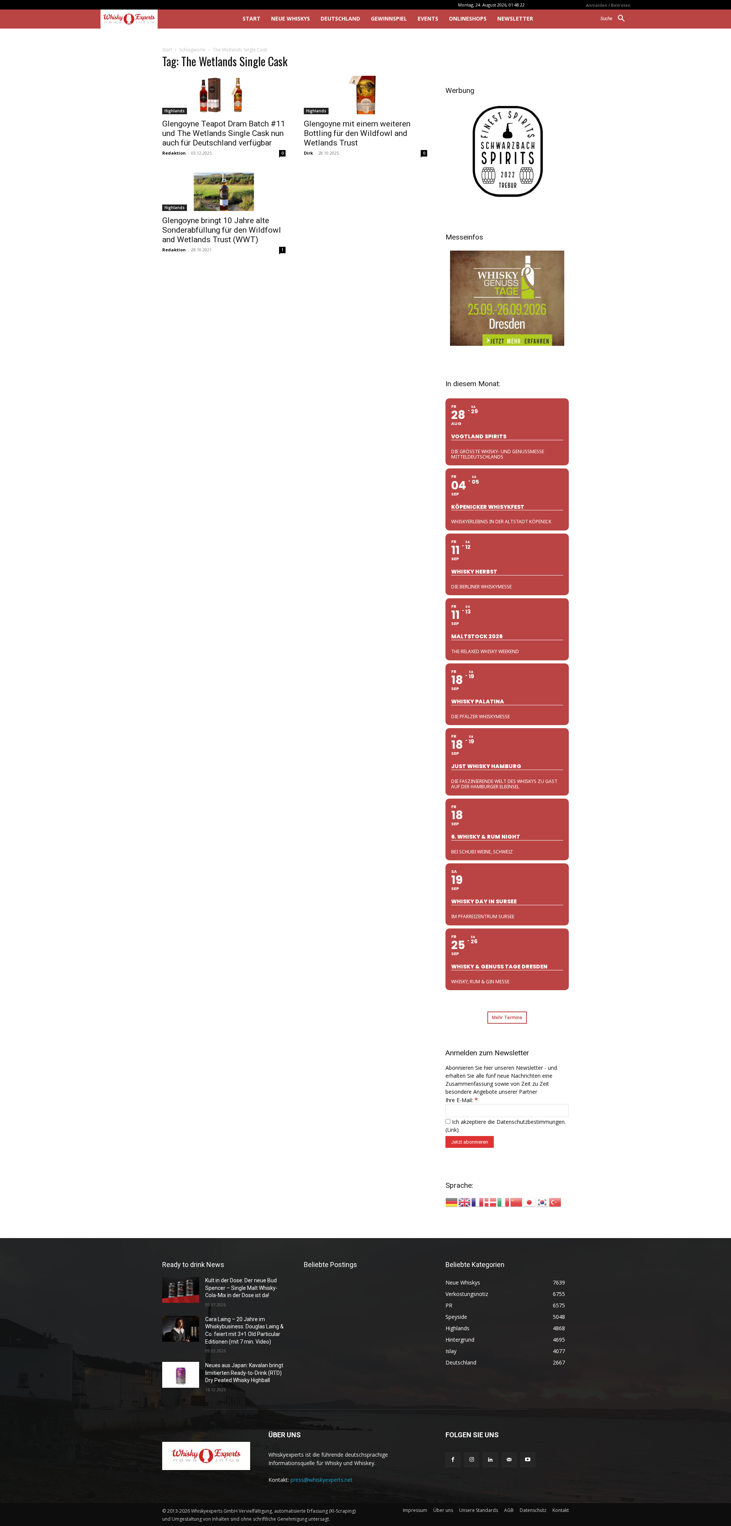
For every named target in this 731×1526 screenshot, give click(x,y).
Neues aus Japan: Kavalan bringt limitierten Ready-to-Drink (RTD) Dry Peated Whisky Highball (244, 1372)
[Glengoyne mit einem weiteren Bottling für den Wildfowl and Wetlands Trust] (365, 95)
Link (452, 1129)
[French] (477, 1201)
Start (167, 49)
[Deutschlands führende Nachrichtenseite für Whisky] (161, 19)
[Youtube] (527, 1459)
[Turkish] (555, 1201)
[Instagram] (471, 1459)
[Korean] (542, 1201)
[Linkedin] (490, 1459)
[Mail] (509, 1459)
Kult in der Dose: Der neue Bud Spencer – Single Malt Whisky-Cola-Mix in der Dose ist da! (241, 1287)
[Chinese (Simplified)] (516, 1201)
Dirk (308, 153)
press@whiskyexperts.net (321, 1479)
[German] (451, 1201)
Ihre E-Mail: (461, 1100)
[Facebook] (452, 1459)
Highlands (174, 110)
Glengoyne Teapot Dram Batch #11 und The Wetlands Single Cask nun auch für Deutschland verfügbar (223, 133)
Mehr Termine (507, 1017)
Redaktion (174, 153)
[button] (615, 19)
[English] (464, 1201)
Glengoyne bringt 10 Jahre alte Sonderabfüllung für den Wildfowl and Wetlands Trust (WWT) (221, 230)
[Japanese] (529, 1201)
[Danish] (490, 1201)
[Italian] (503, 1201)
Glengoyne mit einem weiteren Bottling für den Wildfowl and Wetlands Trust (357, 133)
